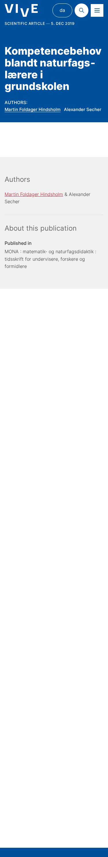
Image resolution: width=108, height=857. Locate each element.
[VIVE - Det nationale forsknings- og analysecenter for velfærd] (21, 10)
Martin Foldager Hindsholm (32, 109)
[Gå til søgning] (81, 10)
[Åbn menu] (97, 10)
